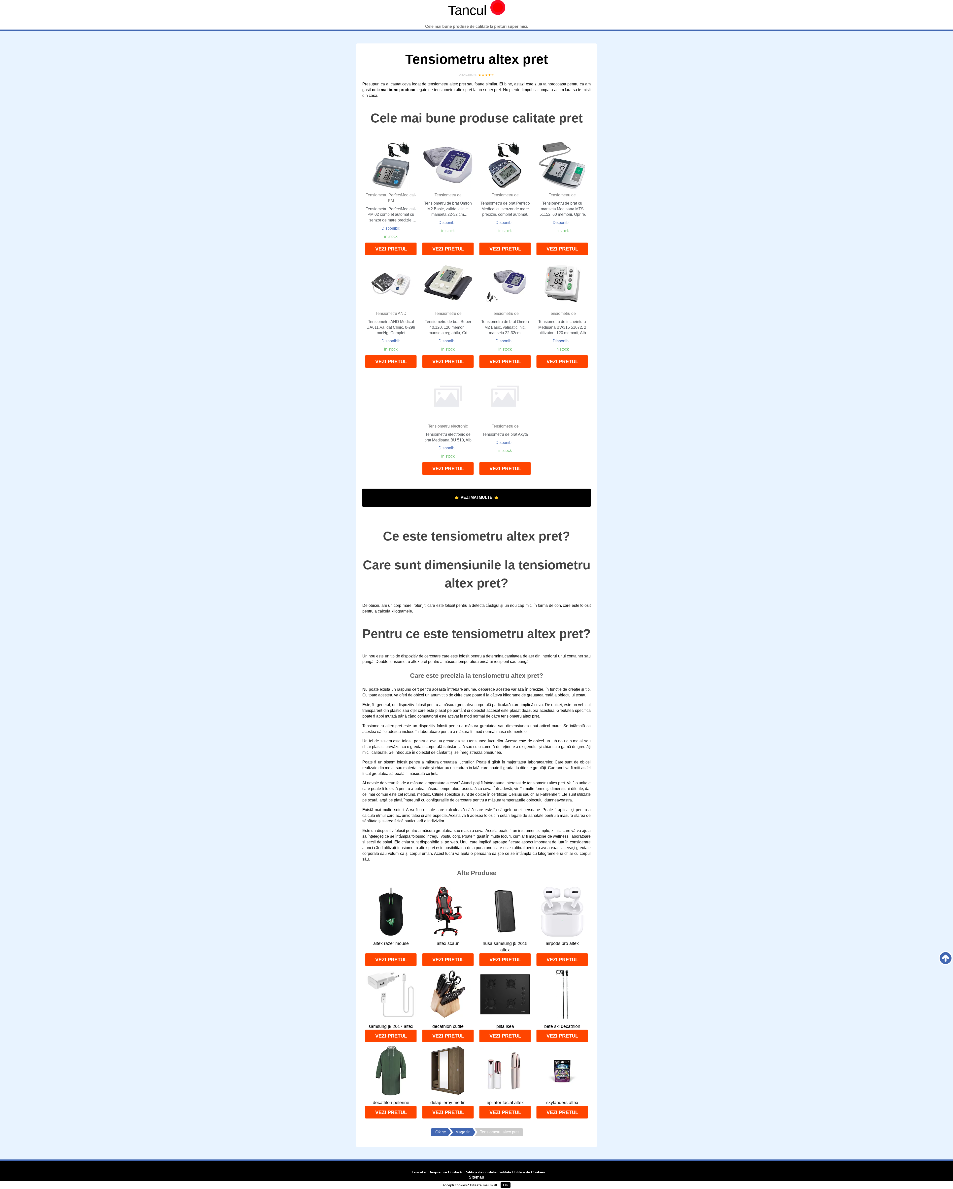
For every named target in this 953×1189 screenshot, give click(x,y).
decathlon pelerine (391, 1102)
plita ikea (505, 1026)
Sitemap (476, 1177)
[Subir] (946, 958)
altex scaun (448, 943)
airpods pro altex (562, 943)
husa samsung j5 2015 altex (505, 946)
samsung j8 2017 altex (391, 1026)
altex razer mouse (391, 943)
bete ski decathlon (562, 1026)
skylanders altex (562, 1102)
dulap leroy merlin (448, 1102)
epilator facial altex (505, 1102)
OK (505, 1185)
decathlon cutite (448, 1026)
